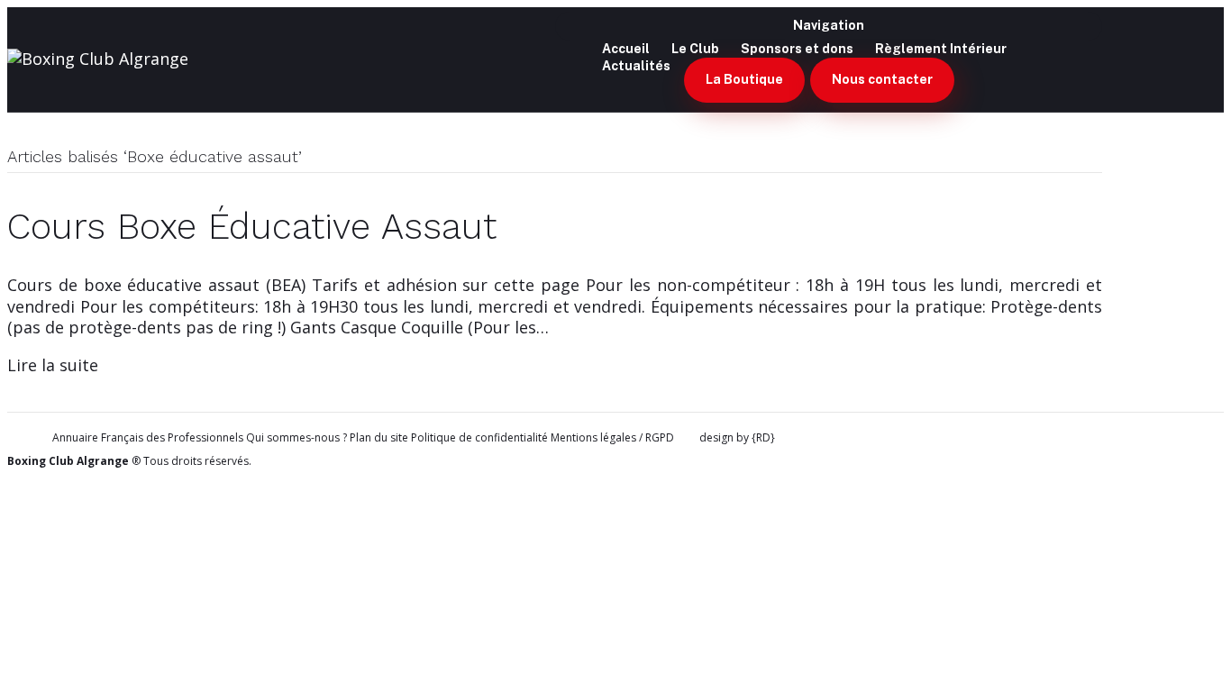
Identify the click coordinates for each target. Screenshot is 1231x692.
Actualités (636, 66)
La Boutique (744, 79)
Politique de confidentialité (479, 437)
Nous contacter (882, 79)
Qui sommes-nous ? (296, 437)
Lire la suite (52, 365)
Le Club (695, 48)
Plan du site (379, 437)
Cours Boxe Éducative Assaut (252, 226)
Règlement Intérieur (941, 48)
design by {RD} (737, 438)
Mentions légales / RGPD (612, 437)
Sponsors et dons (797, 48)
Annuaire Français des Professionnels (147, 438)
